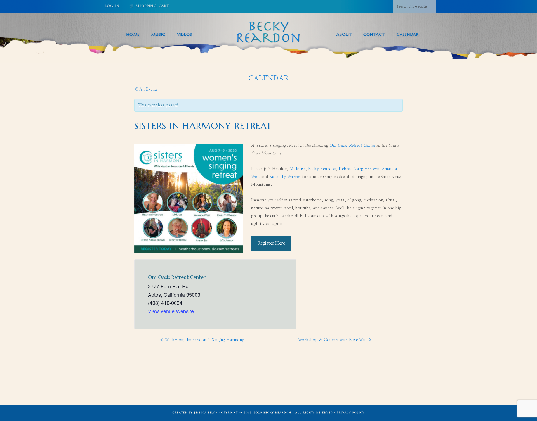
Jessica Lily (205, 412)
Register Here (271, 243)
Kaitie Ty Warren (285, 177)
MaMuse (297, 169)
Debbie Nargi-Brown (359, 169)
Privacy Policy (350, 412)
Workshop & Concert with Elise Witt (335, 340)
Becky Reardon (268, 32)
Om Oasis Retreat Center (352, 146)
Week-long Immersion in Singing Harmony (202, 340)
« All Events (146, 89)
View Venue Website (171, 311)
